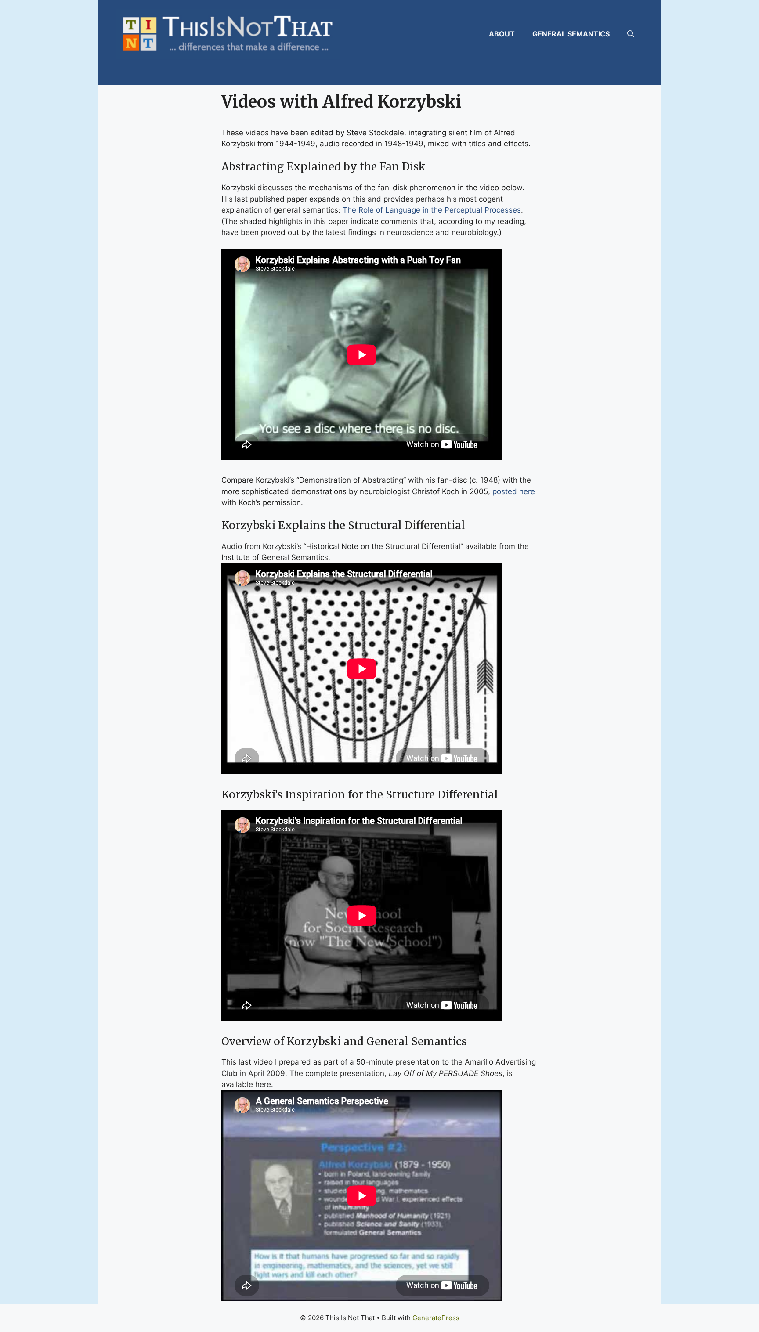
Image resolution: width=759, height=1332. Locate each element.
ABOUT (502, 33)
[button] (630, 34)
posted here (513, 491)
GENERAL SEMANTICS (571, 33)
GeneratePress (435, 1318)
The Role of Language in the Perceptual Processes (432, 210)
